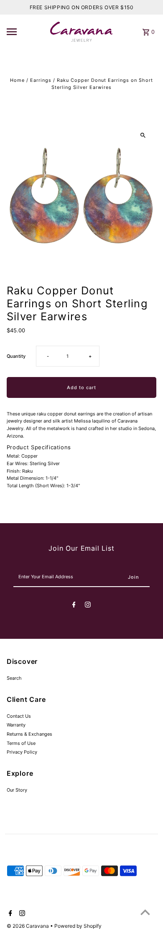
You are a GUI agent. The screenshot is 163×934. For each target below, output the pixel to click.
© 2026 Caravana (28, 926)
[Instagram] (88, 606)
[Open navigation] (26, 31)
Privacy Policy (22, 752)
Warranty (16, 725)
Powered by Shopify (78, 926)
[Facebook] (74, 606)
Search (14, 678)
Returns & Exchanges (29, 734)
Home (17, 80)
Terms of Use (21, 743)
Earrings (40, 80)
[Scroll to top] (145, 912)
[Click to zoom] (142, 135)
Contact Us (19, 716)
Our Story (17, 790)
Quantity (16, 356)
